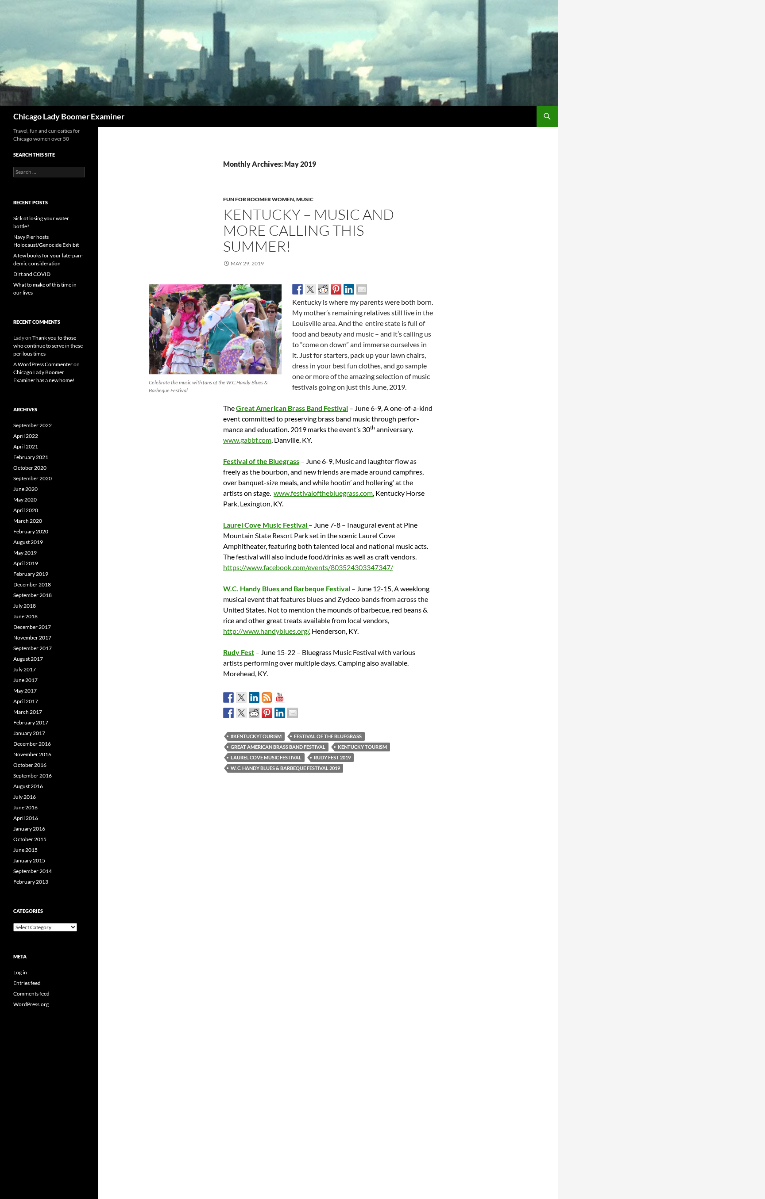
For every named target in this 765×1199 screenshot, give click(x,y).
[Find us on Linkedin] (254, 697)
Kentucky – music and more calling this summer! (308, 230)
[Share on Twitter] (310, 289)
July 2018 (24, 605)
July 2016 (24, 796)
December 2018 (32, 584)
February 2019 (30, 574)
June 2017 (25, 680)
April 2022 (25, 436)
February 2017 (30, 722)
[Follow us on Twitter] (241, 697)
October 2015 (29, 839)
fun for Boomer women (258, 199)
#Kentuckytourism (256, 736)
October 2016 (29, 765)
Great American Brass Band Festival (292, 408)
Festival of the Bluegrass (328, 736)
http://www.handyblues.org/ (266, 631)
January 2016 (29, 828)
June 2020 (25, 489)
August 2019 (28, 542)
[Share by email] (361, 289)
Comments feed (31, 993)
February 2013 (30, 881)
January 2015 (29, 860)
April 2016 (25, 818)
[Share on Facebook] (297, 289)
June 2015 (25, 850)
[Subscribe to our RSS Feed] (267, 697)
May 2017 (25, 690)
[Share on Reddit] (323, 289)
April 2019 (25, 563)
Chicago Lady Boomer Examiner (68, 116)
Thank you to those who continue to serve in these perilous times (48, 345)
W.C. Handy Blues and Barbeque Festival (286, 588)
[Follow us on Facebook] (228, 697)
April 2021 (25, 446)
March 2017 (27, 712)
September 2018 (32, 595)
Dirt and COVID (31, 274)
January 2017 (29, 733)
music (304, 199)
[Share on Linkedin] (349, 289)
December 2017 (32, 627)
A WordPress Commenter (43, 364)
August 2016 (28, 786)
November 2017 (32, 637)
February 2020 (30, 531)
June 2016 (25, 807)
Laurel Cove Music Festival (266, 757)
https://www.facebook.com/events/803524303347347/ (308, 567)
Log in (20, 972)
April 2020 (25, 510)
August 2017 (28, 658)
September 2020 (32, 478)
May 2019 (25, 552)
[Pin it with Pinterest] (336, 289)
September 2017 (32, 648)
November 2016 (32, 754)
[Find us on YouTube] (279, 697)
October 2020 (29, 467)
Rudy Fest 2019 (332, 757)
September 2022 (32, 425)
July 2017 (24, 669)
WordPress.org (31, 1004)
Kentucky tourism (362, 747)
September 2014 (32, 871)
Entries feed (27, 983)
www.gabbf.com (247, 440)
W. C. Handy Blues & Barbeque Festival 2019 (285, 768)
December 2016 (32, 743)
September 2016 (32, 775)
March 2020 (27, 520)
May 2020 (25, 499)
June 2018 (25, 616)
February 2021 (30, 457)
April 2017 (25, 701)
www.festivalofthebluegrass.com (323, 493)
